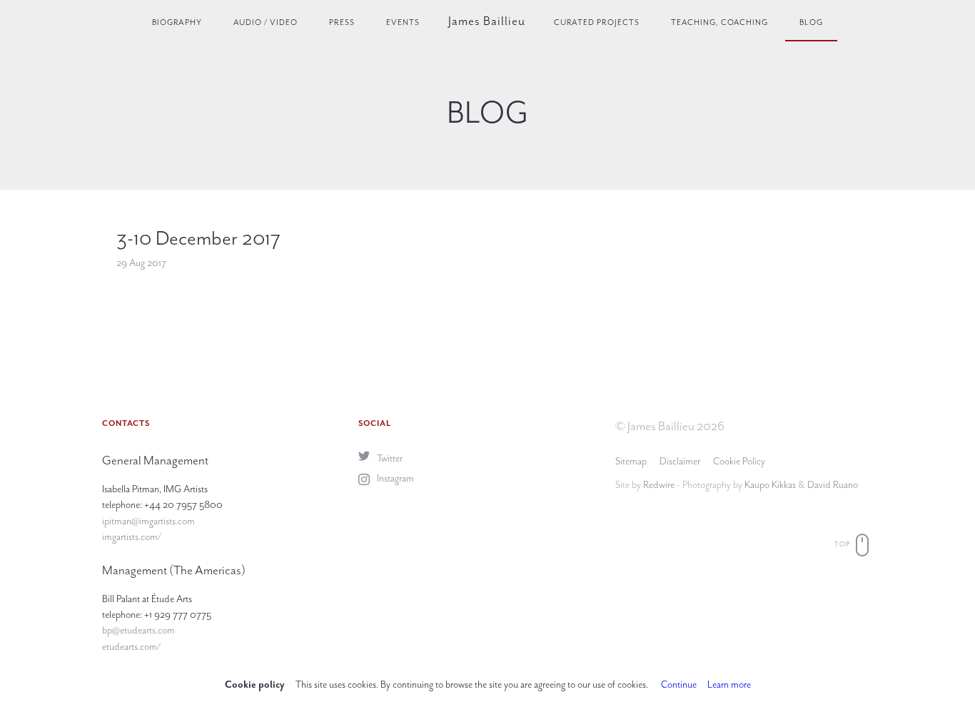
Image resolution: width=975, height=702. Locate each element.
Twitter (389, 458)
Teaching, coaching (719, 22)
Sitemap (631, 461)
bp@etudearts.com (138, 630)
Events (403, 22)
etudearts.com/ (131, 647)
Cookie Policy (739, 461)
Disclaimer (680, 461)
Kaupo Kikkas (770, 485)
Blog (811, 22)
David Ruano (832, 485)
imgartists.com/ (131, 537)
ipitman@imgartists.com (148, 521)
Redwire (659, 485)
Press (342, 22)
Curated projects (597, 22)
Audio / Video (265, 22)
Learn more (729, 684)
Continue (679, 684)
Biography (177, 22)
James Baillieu (486, 21)
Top (843, 544)
